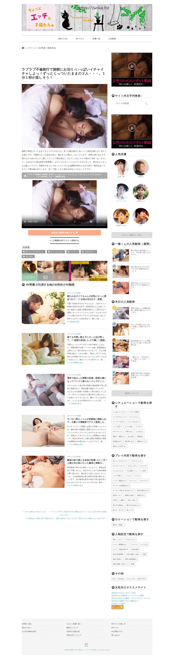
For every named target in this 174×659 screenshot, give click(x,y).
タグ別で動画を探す (29, 631)
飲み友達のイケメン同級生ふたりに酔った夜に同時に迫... (140, 343)
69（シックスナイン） (35, 252)
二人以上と (139, 431)
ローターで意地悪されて (121, 485)
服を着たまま (129, 441)
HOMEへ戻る (27, 624)
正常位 (115, 500)
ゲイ (120, 539)
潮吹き (123, 500)
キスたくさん (132, 466)
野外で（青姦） (118, 525)
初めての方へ (27, 628)
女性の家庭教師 (118, 554)
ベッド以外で (117, 426)
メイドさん (144, 544)
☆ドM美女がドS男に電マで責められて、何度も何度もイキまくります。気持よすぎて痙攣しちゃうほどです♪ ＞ (66, 518)
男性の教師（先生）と (120, 564)
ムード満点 (129, 426)
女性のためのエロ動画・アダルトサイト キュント (131, 598)
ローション (133, 480)
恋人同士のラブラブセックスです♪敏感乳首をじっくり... (140, 269)
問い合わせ (115, 635)
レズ (114, 549)
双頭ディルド (117, 495)
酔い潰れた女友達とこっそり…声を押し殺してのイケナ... (140, 252)
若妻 (132, 564)
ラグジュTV (131, 579)
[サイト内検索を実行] (146, 103)
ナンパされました (134, 422)
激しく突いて (132, 500)
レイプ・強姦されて (119, 480)
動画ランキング (132, 393)
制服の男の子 (123, 549)
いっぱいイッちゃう (119, 412)
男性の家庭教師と (131, 559)
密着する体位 (129, 495)
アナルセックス (136, 461)
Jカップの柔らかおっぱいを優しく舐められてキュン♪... (140, 326)
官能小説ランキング (74, 635)
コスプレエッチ (130, 539)
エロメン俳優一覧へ (74, 624)
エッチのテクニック (119, 417)
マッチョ (134, 544)
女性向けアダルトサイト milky (123, 593)
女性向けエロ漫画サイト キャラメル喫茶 (127, 595)
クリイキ (143, 466)
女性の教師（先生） (133, 554)
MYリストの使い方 (118, 624)
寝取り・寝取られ (119, 436)
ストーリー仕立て (119, 422)
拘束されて (141, 495)
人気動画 (112, 39)
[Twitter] (87, 645)
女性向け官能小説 (73, 631)
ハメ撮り (143, 471)
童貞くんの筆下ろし (119, 446)
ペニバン (137, 475)
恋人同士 (29, 256)
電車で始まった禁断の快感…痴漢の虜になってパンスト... (140, 310)
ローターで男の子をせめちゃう (123, 490)
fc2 (114, 579)
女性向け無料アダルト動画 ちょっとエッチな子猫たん (81, 650)
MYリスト (80, 39)
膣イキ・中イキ (118, 510)
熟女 (144, 554)
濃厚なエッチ (141, 441)
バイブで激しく (118, 475)
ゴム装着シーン (132, 471)
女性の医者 (135, 549)
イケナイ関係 (134, 412)
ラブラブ (73, 252)
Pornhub (121, 579)
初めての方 (63, 39)
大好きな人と (90, 252)
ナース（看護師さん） (120, 544)
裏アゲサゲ (142, 579)
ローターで (144, 480)
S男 (114, 539)
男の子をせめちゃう (133, 505)
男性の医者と (117, 559)
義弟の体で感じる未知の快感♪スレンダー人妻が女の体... (140, 375)
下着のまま (129, 431)
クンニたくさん (57, 252)
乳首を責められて (143, 490)
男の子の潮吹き (118, 505)
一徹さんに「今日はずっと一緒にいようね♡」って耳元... (140, 359)
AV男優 (26, 247)
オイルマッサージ (119, 466)
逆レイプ (130, 510)
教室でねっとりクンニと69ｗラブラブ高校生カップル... (140, 285)
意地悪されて (117, 441)
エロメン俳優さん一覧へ (131, 235)
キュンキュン (134, 417)
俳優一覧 (96, 39)
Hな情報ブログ (116, 631)
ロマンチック (117, 431)
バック (129, 475)
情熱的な (140, 436)
